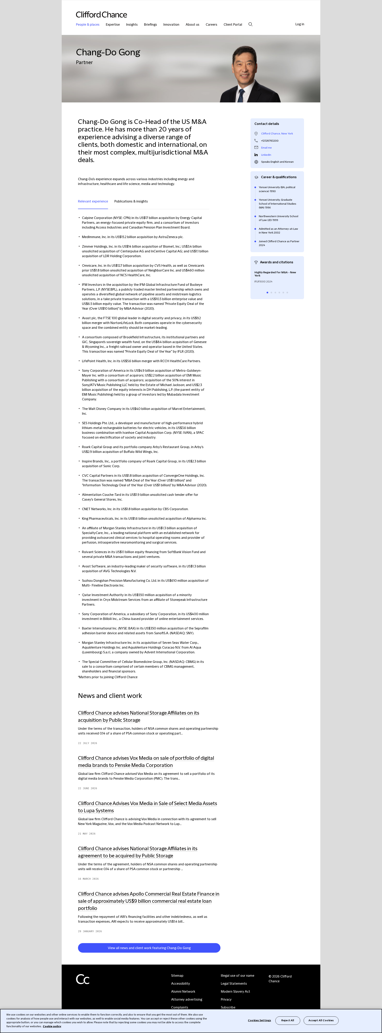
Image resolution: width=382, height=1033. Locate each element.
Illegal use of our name (237, 976)
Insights (132, 24)
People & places (87, 24)
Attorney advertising (186, 999)
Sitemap (177, 976)
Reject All (287, 1020)
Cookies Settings (259, 1020)
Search (250, 24)
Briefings (150, 24)
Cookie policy (52, 1026)
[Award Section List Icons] (267, 292)
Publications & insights (131, 201)
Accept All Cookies (321, 1020)
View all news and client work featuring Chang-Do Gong (149, 948)
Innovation (171, 24)
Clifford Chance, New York (277, 133)
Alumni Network (183, 991)
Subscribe (228, 1007)
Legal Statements (234, 983)
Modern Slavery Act (235, 991)
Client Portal (233, 24)
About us (192, 24)
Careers (211, 24)
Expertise (113, 24)
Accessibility (180, 983)
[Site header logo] (183, 14)
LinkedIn (266, 155)
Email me (266, 147)
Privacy (226, 999)
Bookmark (222, 949)
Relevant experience (93, 201)
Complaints (179, 1007)
